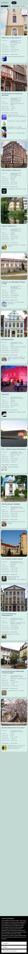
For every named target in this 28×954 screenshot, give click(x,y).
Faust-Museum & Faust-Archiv (11, 170)
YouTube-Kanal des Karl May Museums (16, 522)
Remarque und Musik (14, 634)
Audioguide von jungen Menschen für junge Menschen (17, 127)
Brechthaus (5, 394)
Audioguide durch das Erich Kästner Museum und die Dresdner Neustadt (16, 747)
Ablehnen (5, 947)
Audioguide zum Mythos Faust (17, 189)
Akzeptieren (5, 943)
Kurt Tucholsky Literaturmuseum (12, 559)
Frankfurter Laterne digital (17, 121)
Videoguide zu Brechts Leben (17, 412)
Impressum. (4, 938)
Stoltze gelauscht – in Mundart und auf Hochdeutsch (17, 115)
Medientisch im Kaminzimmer (16, 133)
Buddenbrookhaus (8, 339)
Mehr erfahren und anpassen (10, 951)
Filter (3, 6)
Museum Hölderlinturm (9, 226)
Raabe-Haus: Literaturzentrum (11, 37)
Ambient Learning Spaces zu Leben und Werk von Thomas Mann (16, 359)
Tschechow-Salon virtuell (16, 690)
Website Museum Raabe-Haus (16, 56)
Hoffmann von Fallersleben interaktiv (16, 303)
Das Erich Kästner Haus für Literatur (13, 727)
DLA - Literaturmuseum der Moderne (14, 449)
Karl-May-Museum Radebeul (11, 504)
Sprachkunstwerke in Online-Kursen (17, 245)
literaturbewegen (13, 467)
